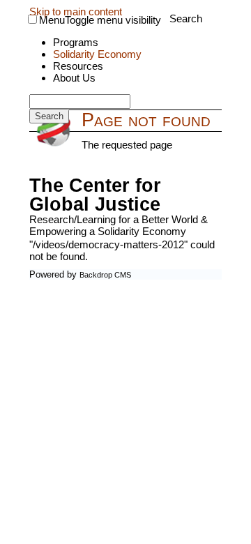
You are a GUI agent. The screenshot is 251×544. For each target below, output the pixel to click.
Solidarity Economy (97, 54)
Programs (75, 42)
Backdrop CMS (105, 275)
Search (185, 18)
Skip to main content (75, 11)
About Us (74, 78)
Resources (78, 66)
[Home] (55, 131)
